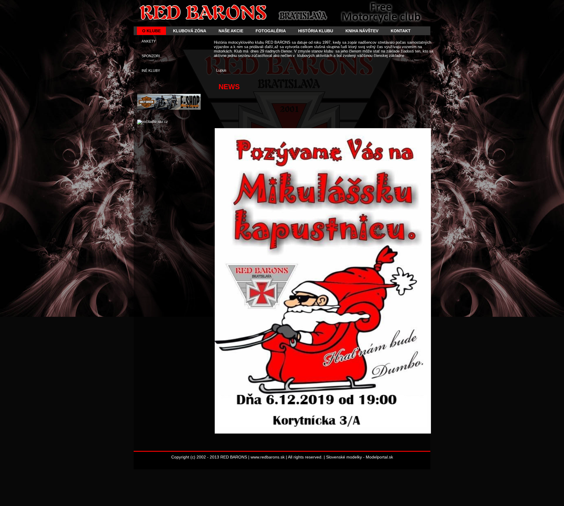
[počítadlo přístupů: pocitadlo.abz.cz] (152, 122)
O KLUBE (151, 30)
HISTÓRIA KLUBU (315, 30)
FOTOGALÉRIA (271, 30)
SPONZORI (151, 56)
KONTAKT (401, 30)
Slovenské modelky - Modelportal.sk (359, 457)
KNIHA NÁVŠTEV (361, 30)
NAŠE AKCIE (231, 30)
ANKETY (149, 41)
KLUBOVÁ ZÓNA (189, 30)
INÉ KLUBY (151, 71)
